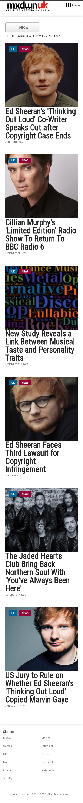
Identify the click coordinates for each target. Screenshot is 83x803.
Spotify (7, 778)
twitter (7, 762)
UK (5, 754)
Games (7, 746)
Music (7, 737)
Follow (22, 27)
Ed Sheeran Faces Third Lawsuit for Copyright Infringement (33, 457)
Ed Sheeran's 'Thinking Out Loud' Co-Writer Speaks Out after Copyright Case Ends (40, 123)
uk (13, 49)
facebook (48, 762)
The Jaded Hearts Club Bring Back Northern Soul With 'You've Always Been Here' (37, 572)
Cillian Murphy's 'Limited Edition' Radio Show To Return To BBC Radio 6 (40, 234)
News (25, 49)
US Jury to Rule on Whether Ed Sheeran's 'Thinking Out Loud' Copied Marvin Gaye (39, 687)
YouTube (47, 754)
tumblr (7, 770)
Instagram (48, 770)
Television (48, 746)
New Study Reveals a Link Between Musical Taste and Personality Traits (40, 346)
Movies (46, 737)
